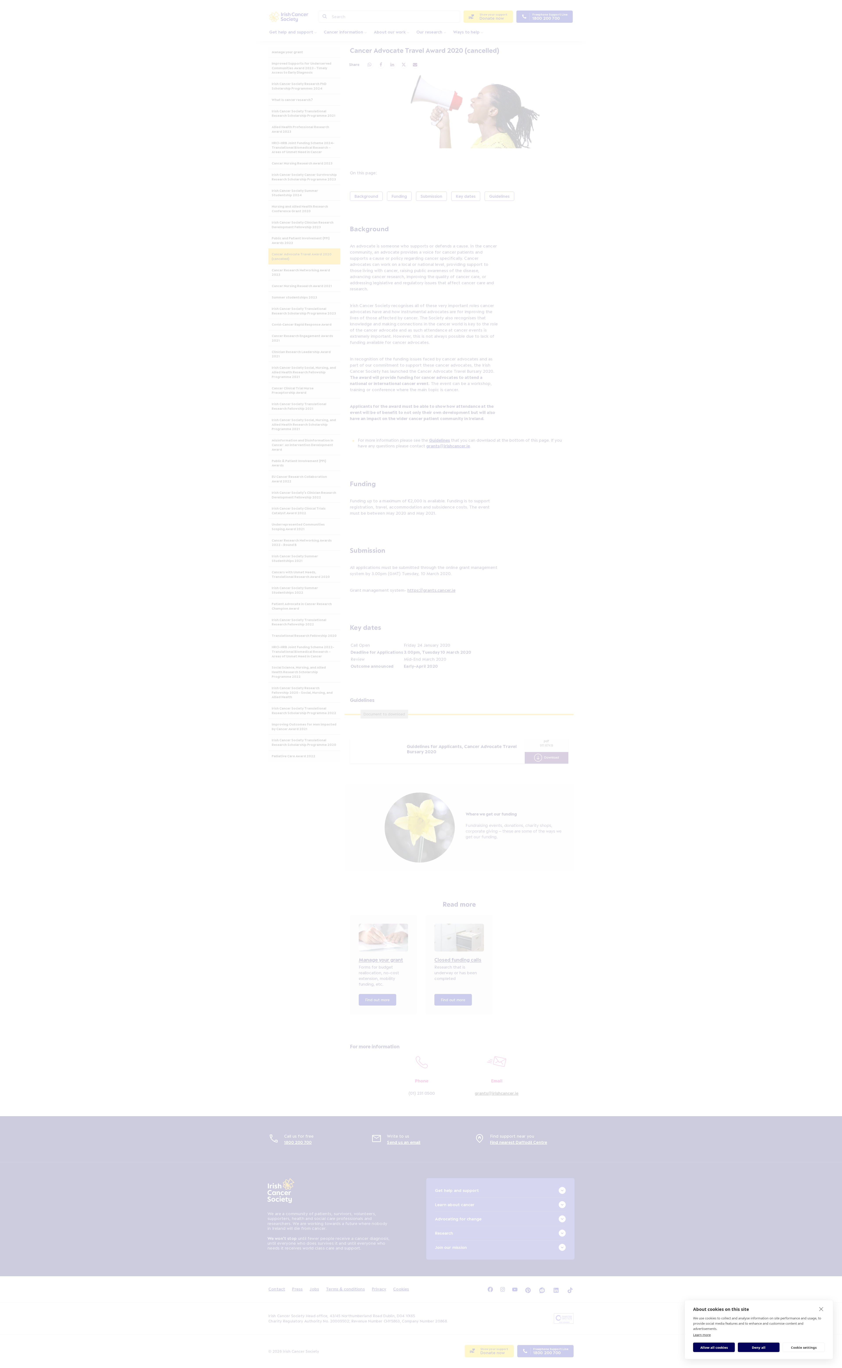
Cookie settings (804, 1347)
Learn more (702, 1335)
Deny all (758, 1347)
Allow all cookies (714, 1347)
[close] (821, 1308)
